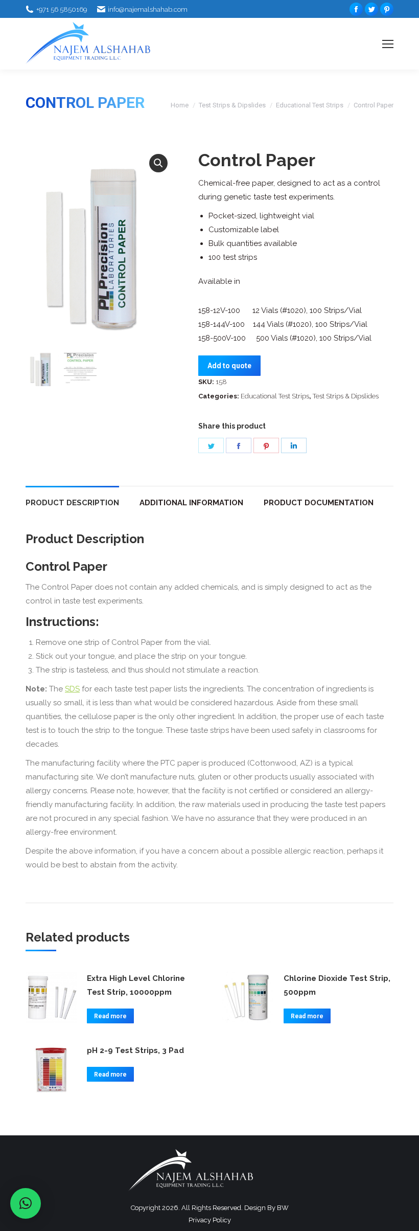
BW (283, 1208)
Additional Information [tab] (191, 502)
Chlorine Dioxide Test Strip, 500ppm (337, 985)
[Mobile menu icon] (387, 44)
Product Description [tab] (72, 502)
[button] (158, 163)
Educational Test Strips (309, 105)
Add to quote (229, 366)
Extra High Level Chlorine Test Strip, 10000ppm (136, 985)
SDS (72, 688)
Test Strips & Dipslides (232, 105)
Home (180, 105)
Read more (110, 1016)
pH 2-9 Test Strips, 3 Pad (135, 1050)
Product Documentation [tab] (319, 502)
